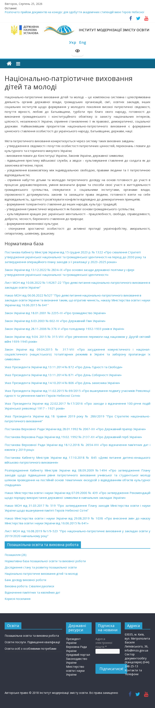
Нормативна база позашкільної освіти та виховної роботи (45, 561)
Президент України (73, 641)
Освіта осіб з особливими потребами (30, 648)
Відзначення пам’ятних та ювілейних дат (32, 592)
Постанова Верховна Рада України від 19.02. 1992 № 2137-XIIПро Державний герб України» (73, 437)
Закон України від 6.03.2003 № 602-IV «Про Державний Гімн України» (55, 321)
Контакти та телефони (133, 672)
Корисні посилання (17, 599)
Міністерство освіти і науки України (75, 670)
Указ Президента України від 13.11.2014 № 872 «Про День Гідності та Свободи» (64, 367)
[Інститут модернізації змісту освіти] (9, 63)
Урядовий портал (78, 655)
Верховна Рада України (76, 649)
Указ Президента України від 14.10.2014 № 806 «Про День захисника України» (62, 383)
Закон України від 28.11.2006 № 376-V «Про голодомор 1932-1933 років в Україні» (64, 329)
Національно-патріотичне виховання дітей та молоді (41, 574)
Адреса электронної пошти (103, 643)
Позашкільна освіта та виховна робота (32, 636)
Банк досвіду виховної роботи (25, 580)
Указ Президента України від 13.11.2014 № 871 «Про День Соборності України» (63, 375)
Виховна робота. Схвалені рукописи (29, 586)
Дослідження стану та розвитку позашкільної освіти (41, 567)
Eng (82, 42)
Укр (72, 42)
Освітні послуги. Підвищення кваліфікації (32, 642)
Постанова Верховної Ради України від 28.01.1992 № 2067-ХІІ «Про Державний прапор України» (75, 429)
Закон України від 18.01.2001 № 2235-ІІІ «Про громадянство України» (55, 313)
